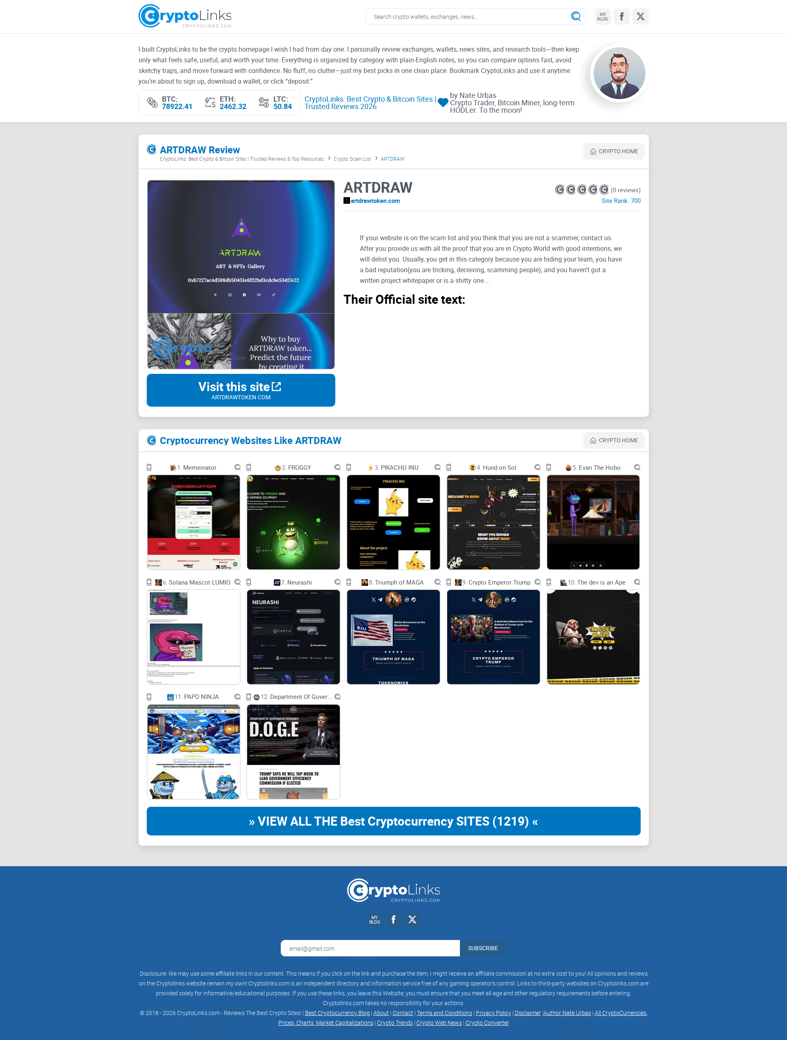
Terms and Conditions (444, 1013)
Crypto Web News (439, 1022)
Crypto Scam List (352, 158)
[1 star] (560, 189)
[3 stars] (582, 189)
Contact (403, 1013)
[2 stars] (571, 189)
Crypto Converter (487, 1022)
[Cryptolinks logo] (185, 16)
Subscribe (483, 948)
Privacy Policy (493, 1013)
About (381, 1013)
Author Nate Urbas (567, 1013)
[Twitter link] (640, 16)
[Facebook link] (622, 16)
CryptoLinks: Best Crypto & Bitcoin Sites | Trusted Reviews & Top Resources (242, 158)
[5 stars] (604, 189)
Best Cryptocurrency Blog (337, 1013)
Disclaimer (528, 1013)
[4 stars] (593, 189)
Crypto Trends (395, 1022)
